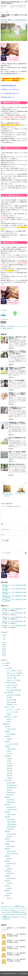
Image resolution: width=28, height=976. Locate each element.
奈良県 (6, 895)
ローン (25, 910)
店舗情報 (4, 724)
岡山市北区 (10, 841)
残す (15, 914)
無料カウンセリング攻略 (13, 673)
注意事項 (20, 914)
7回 (7, 906)
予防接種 (2, 912)
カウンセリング (19, 326)
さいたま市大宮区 (11, 744)
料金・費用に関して (12, 675)
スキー (16, 910)
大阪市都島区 (10, 826)
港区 (8, 761)
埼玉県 (6, 741)
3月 (4, 639)
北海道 (6, 726)
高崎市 (8, 888)
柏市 (8, 751)
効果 (13, 326)
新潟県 (6, 861)
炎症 (23, 914)
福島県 (6, 736)
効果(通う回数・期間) (12, 695)
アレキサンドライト (14, 908)
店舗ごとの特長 (11, 685)
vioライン (19, 906)
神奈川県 (7, 780)
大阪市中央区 (10, 821)
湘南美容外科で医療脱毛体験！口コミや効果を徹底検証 (13, 2)
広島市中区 (10, 846)
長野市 (8, 868)
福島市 (8, 739)
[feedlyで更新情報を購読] (2, 322)
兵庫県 (6, 831)
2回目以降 (3, 906)
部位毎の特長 (10, 699)
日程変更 (10, 914)
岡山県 (6, 838)
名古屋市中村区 (11, 809)
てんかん (5, 908)
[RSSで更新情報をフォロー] (4, 322)
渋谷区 (8, 763)
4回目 (6, 906)
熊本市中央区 (10, 878)
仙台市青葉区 (10, 734)
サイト (2, 534)
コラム (11, 20)
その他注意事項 (18, 20)
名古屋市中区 (10, 807)
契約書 (20, 912)
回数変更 (16, 912)
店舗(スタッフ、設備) (12, 680)
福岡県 (6, 848)
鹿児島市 (9, 873)
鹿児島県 (7, 870)
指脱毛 (7, 914)
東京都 (6, 756)
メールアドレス (5, 529)
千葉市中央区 (10, 749)
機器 (13, 914)
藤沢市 (8, 790)
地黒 (8, 721)
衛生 (8, 719)
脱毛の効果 (7, 692)
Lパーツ (10, 906)
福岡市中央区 (10, 851)
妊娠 (22, 912)
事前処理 (6, 912)
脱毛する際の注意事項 (12, 690)
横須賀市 (9, 794)
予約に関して (10, 677)
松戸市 (8, 753)
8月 (4, 637)
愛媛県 (6, 890)
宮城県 (6, 731)
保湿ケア (10, 912)
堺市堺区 (9, 829)
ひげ (9, 908)
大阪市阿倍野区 (11, 824)
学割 (8, 714)
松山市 (8, 893)
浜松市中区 (10, 799)
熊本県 (6, 875)
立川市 (8, 768)
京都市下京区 (10, 814)
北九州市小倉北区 (11, 853)
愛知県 (6, 804)
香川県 (6, 880)
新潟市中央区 (10, 863)
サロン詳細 (5, 663)
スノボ (18, 910)
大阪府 (6, 816)
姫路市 (8, 836)
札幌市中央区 (10, 729)
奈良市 (8, 898)
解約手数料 (16, 917)
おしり (25, 906)
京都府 (6, 812)
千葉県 (6, 746)
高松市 (8, 883)
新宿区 (8, 758)
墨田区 (8, 775)
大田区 (8, 777)
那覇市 (8, 858)
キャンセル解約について (13, 670)
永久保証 (17, 914)
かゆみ (2, 908)
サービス (7, 668)
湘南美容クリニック (10, 716)
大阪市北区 (10, 819)
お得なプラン (8, 707)
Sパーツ (13, 906)
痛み (8, 697)
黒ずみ (8, 919)
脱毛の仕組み (10, 702)
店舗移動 (3, 914)
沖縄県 (6, 856)
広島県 (6, 843)
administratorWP (8, 328)
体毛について (10, 687)
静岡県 (6, 797)
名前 (2, 524)
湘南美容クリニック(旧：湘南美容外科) (12, 608)
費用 (23, 917)
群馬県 (6, 885)
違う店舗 (4, 919)
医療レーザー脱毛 (6, 326)
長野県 (6, 865)
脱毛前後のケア (11, 704)
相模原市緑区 (10, 787)
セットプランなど (11, 712)
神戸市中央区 (10, 834)
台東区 (8, 773)
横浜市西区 (10, 782)
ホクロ (21, 910)
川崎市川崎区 (10, 792)
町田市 (8, 770)
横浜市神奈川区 (11, 785)
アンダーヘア (21, 908)
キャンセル (9, 910)
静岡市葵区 (10, 802)
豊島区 (8, 765)
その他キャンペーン (12, 709)
